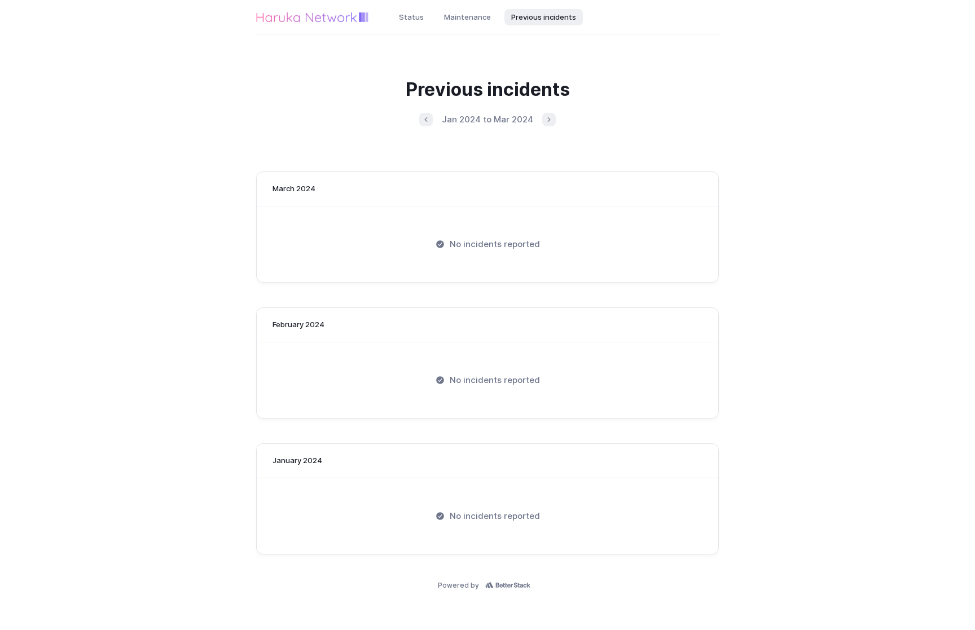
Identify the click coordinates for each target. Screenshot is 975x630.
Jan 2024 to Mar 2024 (487, 119)
